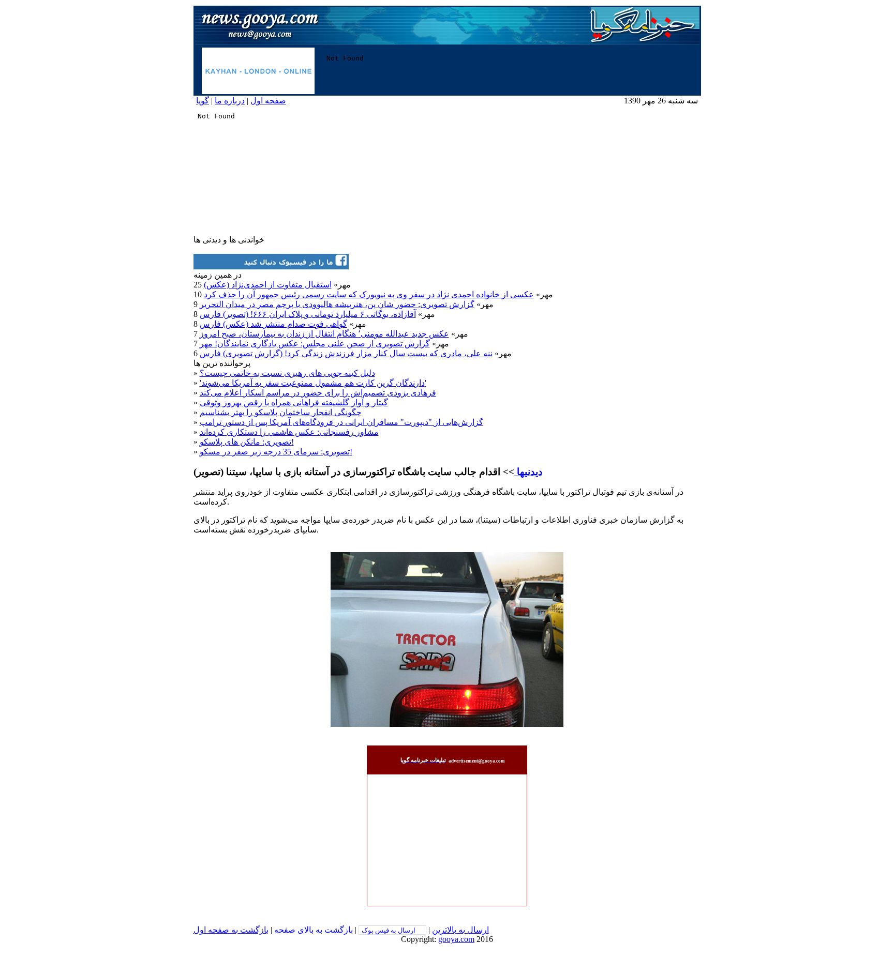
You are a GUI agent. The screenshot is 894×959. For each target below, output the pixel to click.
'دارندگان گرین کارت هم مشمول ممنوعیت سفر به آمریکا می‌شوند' (313, 382)
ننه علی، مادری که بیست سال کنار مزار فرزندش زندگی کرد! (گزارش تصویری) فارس (346, 353)
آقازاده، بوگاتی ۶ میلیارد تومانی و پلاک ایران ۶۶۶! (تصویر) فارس (308, 314)
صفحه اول (268, 100)
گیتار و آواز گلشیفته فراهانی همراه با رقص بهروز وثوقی (294, 402)
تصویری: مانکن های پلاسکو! (247, 441)
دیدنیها (528, 471)
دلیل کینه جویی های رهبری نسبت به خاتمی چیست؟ (287, 373)
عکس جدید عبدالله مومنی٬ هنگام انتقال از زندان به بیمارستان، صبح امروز (324, 333)
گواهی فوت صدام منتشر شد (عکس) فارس (273, 323)
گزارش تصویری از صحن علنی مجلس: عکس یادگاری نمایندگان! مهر (315, 343)
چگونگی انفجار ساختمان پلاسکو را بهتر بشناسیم (281, 412)
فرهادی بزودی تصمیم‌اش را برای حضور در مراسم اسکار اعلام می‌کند (318, 392)
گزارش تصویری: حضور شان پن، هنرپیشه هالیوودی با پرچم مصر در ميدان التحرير (337, 304)
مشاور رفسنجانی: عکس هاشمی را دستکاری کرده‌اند (289, 432)
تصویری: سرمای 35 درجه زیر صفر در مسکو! (276, 451)
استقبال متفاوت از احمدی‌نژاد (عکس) (268, 284)
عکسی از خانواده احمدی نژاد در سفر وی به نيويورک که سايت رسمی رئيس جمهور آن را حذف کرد (369, 294)
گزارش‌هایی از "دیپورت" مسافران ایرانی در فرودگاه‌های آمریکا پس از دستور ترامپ (341, 422)
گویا (202, 100)
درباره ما (230, 100)
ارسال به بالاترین (460, 929)
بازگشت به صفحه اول (231, 929)
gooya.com (456, 939)
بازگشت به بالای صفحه (313, 929)
